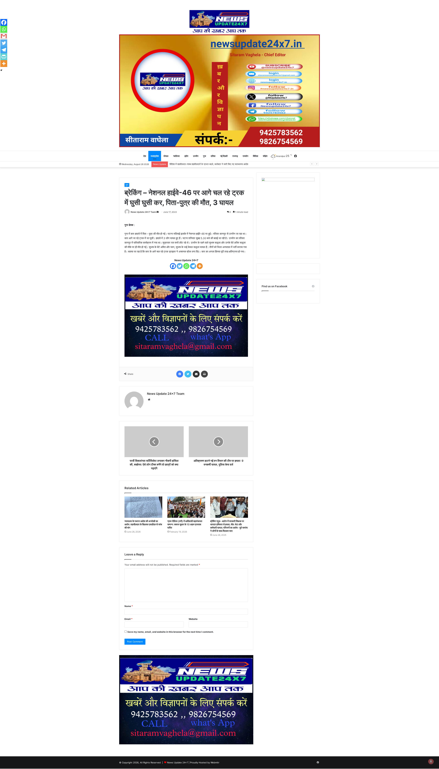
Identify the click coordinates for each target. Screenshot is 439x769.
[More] (200, 266)
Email (128, 619)
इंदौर (186, 156)
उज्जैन (195, 156)
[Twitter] (180, 266)
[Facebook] (173, 266)
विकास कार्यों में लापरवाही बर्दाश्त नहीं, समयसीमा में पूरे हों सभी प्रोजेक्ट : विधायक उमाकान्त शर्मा (207, 164)
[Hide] (1, 70)
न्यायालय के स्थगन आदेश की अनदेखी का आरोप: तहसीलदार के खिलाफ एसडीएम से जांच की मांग (143, 524)
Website (193, 619)
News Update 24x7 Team (143, 212)
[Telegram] (193, 266)
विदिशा (255, 156)
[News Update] (219, 21)
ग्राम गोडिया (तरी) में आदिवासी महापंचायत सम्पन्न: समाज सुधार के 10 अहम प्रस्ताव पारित (184, 524)
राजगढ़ (235, 156)
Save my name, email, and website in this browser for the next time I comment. (170, 631)
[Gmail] (3, 36)
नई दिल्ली (224, 156)
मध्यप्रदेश (155, 156)
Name (128, 606)
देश (144, 156)
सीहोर (265, 156)
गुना (204, 156)
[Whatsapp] (186, 266)
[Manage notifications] (431, 761)
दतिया (213, 156)
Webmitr (215, 762)
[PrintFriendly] (3, 56)
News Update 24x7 (177, 762)
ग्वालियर (176, 156)
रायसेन (245, 156)
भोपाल (165, 156)
